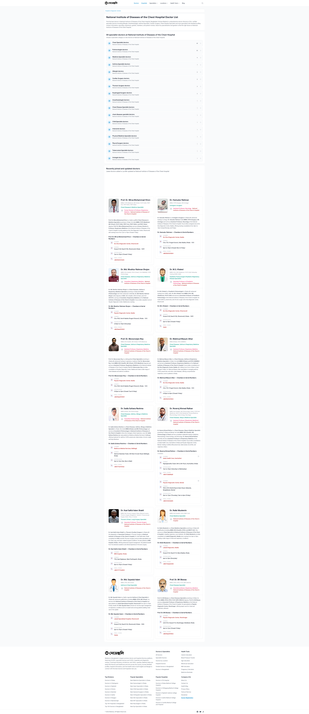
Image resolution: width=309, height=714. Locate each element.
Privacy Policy (185, 689)
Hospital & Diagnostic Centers (113, 11)
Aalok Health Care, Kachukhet (172, 458)
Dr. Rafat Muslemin (178, 510)
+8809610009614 (168, 253)
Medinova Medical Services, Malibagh (125, 448)
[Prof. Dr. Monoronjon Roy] (114, 344)
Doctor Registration (187, 698)
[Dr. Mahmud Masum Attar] (162, 344)
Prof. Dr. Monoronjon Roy (132, 339)
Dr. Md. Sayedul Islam (130, 579)
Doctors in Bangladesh (162, 669)
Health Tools (174, 3)
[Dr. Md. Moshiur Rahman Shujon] (114, 275)
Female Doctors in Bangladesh (165, 666)
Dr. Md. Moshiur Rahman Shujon (135, 269)
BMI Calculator (185, 666)
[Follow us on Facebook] (197, 712)
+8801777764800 (119, 570)
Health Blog (184, 686)
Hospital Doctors (161, 663)
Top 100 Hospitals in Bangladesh (114, 703)
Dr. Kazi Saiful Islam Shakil (132, 510)
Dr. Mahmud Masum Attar (181, 339)
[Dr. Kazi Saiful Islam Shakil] (114, 516)
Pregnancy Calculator (187, 669)
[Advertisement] (154, 185)
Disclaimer (184, 695)
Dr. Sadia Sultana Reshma (132, 408)
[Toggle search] (202, 3)
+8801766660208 (168, 564)
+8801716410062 (119, 467)
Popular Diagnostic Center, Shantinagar (175, 617)
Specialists (153, 3)
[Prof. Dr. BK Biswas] (162, 585)
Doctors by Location (162, 661)
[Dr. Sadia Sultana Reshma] (114, 414)
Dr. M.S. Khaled (176, 269)
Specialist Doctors (161, 658)
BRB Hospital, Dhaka (120, 554)
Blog (183, 3)
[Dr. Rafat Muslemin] (162, 516)
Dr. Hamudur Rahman (179, 200)
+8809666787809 (119, 329)
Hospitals (144, 3)
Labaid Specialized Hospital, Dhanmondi (126, 619)
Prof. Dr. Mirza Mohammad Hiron (135, 200)
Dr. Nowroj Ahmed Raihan (181, 408)
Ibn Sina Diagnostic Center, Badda (173, 237)
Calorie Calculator (186, 655)
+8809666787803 (168, 634)
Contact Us (184, 683)
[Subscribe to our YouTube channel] (200, 712)
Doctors (136, 3)
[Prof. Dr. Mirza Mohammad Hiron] (114, 205)
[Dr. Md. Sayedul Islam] (114, 585)
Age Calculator (185, 661)
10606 (116, 635)
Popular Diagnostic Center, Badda (124, 313)
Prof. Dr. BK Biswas (178, 579)
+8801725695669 (168, 474)
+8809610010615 (119, 260)
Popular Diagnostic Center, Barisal (173, 482)
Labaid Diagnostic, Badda (171, 547)
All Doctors (159, 655)
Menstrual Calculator (187, 663)
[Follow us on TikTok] (203, 712)
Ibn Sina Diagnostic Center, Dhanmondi (126, 244)
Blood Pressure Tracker (188, 658)
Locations (163, 3)
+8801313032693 (168, 501)
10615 (164, 327)
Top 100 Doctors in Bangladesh (114, 706)
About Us (184, 680)
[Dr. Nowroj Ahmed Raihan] (162, 414)
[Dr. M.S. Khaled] (162, 275)
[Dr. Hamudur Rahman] (162, 205)
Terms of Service (186, 692)
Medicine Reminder (187, 672)
